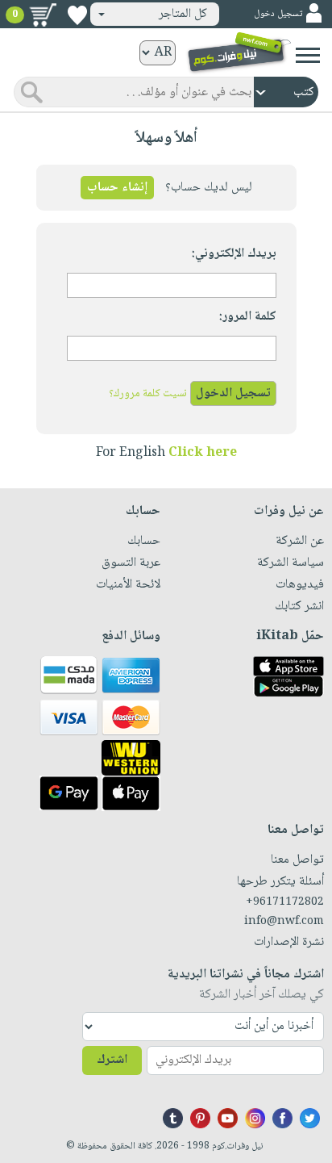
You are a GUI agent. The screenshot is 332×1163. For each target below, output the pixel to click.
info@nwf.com (284, 921)
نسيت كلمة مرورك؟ (148, 394)
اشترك (112, 1060)
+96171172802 (285, 902)
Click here (202, 453)
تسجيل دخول (278, 14)
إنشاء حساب (117, 188)
